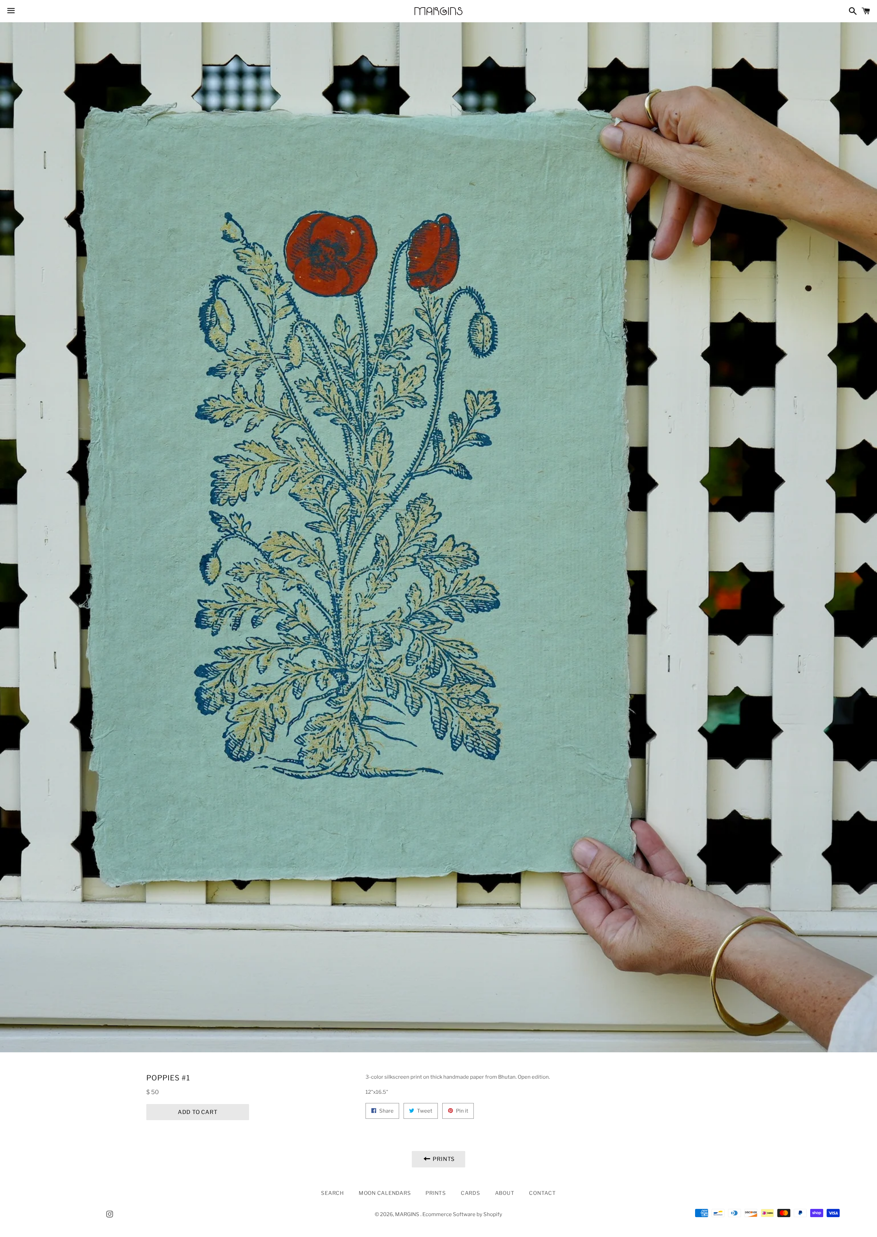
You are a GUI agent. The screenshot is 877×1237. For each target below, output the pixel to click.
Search (332, 1193)
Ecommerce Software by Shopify (462, 1214)
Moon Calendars (385, 1193)
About (505, 1193)
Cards (470, 1193)
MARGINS (407, 1214)
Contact (542, 1193)
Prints (435, 1193)
